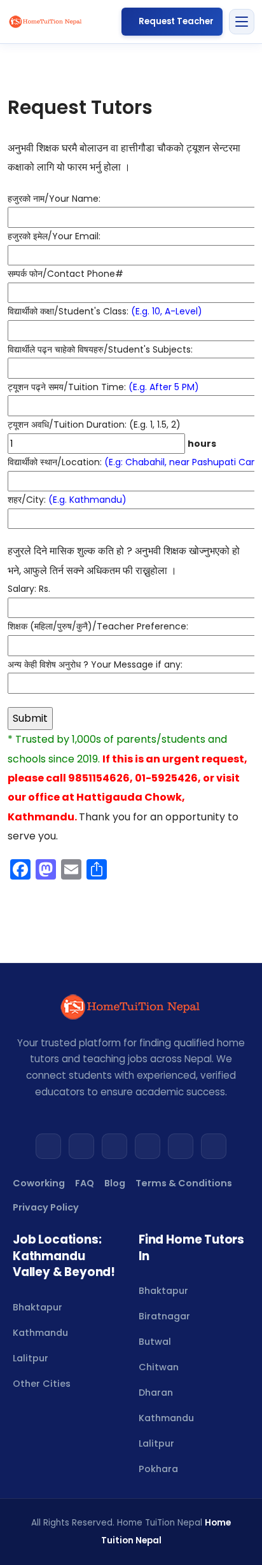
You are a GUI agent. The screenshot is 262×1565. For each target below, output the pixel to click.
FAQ (84, 1183)
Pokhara (158, 1469)
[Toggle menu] (241, 21)
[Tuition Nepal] (46, 22)
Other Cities (42, 1383)
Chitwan (159, 1367)
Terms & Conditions (183, 1183)
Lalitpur (30, 1358)
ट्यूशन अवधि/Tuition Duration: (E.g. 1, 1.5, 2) (112, 434)
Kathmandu (40, 1332)
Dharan (156, 1392)
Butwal (155, 1341)
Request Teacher (176, 21)
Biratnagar (164, 1316)
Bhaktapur (37, 1307)
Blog (114, 1183)
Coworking (39, 1183)
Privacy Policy (46, 1207)
